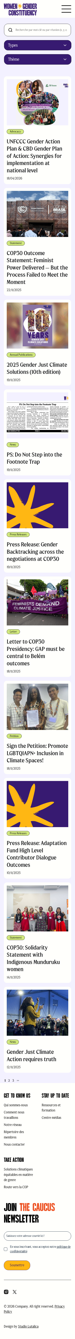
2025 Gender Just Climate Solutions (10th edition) (37, 368)
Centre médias (51, 1118)
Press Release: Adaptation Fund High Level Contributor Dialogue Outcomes (37, 853)
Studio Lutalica (28, 1326)
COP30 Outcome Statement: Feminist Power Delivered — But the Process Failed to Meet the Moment (37, 267)
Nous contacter (14, 1144)
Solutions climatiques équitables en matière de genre (18, 1174)
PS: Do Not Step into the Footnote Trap (34, 458)
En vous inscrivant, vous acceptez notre (40, 1249)
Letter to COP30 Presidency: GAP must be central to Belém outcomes (36, 652)
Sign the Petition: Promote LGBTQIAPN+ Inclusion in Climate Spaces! (37, 753)
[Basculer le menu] (66, 9)
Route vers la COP (16, 1187)
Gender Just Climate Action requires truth (31, 1055)
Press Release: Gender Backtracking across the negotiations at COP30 (35, 551)
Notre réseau (13, 1125)
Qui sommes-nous (16, 1105)
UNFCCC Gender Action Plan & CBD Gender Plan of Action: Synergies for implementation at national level (34, 156)
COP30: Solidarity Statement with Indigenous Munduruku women (33, 958)
